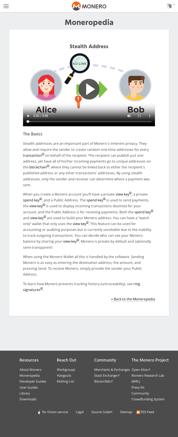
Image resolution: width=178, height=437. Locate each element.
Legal (80, 412)
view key (122, 194)
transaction (32, 155)
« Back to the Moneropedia (133, 299)
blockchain (38, 167)
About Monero (30, 369)
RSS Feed (147, 412)
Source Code (100, 412)
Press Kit (138, 387)
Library (25, 393)
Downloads (28, 399)
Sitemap (126, 412)
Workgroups (66, 369)
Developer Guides (33, 381)
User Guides (29, 387)
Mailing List (65, 381)
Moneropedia (30, 375)
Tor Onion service (55, 412)
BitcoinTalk (102, 381)
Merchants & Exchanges (112, 369)
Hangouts (64, 375)
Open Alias (140, 369)
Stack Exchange (105, 375)
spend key (31, 200)
